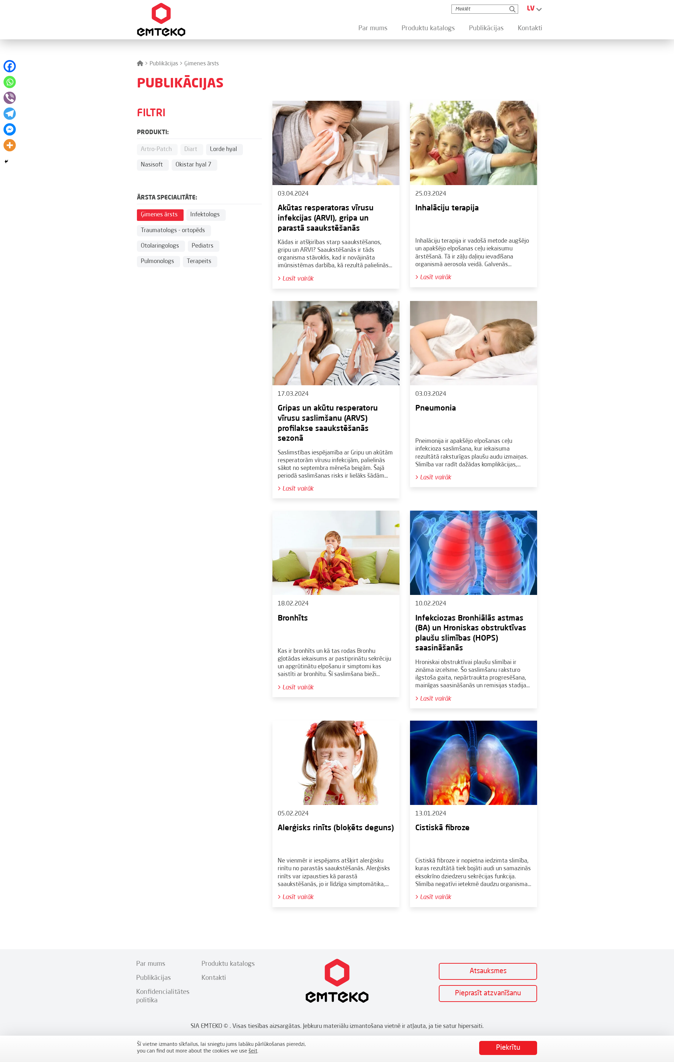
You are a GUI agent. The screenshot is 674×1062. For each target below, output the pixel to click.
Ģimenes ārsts (159, 215)
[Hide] (6, 161)
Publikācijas (486, 28)
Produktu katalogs (428, 28)
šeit (253, 1051)
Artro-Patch (156, 149)
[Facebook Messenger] (10, 129)
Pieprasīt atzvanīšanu (488, 993)
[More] (10, 145)
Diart (190, 149)
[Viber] (10, 98)
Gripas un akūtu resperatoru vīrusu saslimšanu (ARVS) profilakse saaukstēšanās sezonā (328, 423)
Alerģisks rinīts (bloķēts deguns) (336, 828)
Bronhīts (293, 618)
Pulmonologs (157, 261)
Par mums (373, 28)
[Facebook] (10, 66)
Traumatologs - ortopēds (173, 231)
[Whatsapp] (10, 82)
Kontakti (530, 28)
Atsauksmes (488, 971)
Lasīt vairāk (296, 279)
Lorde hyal (223, 149)
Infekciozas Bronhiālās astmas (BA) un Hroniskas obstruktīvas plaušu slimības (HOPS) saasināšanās (470, 634)
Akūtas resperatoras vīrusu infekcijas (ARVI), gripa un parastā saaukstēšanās (326, 218)
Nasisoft (152, 165)
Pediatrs (202, 246)
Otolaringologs (160, 246)
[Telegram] (10, 113)
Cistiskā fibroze (442, 828)
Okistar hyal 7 (193, 165)
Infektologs (205, 215)
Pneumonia (435, 408)
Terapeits (199, 261)
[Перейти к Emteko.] (140, 64)
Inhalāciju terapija (447, 208)
